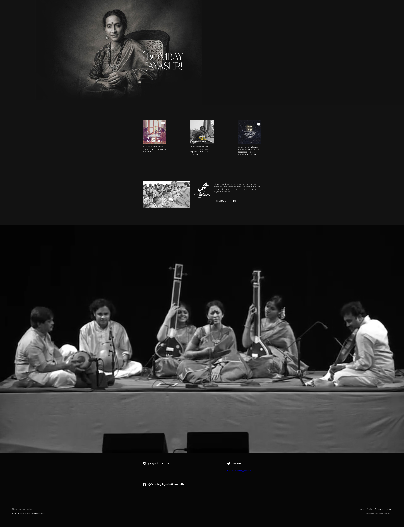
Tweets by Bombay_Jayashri (239, 471)
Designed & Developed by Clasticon (378, 513)
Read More (221, 201)
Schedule (379, 509)
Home (361, 509)
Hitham (389, 509)
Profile (369, 509)
